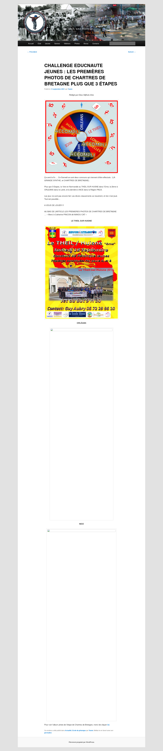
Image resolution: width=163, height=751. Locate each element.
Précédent (32, 52)
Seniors (57, 43)
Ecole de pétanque (79, 730)
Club (39, 43)
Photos (77, 43)
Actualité (68, 730)
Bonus (86, 43)
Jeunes (47, 43)
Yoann (70, 89)
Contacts (95, 43)
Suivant (131, 52)
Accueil (31, 43)
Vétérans (67, 43)
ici (108, 724)
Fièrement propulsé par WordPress (81, 742)
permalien (48, 733)
